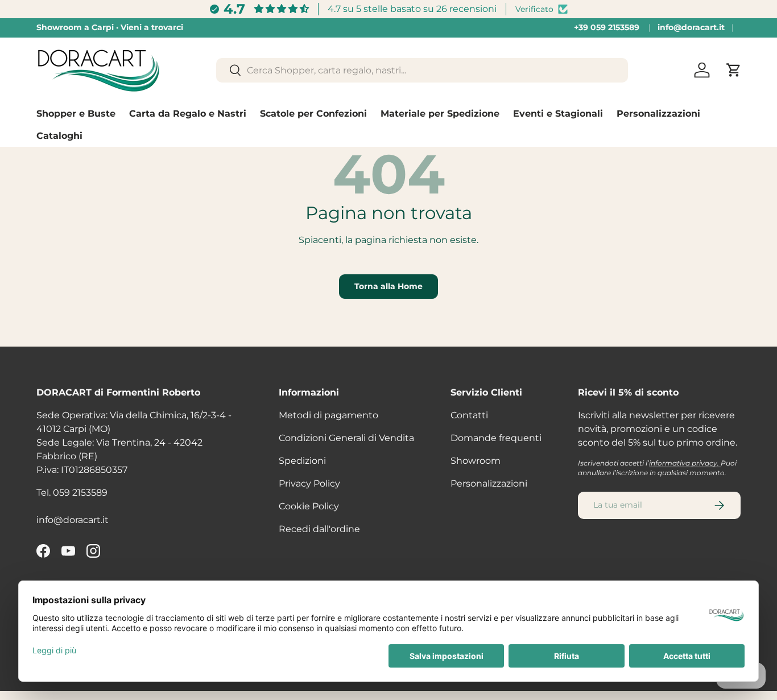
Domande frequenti (496, 438)
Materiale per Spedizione (440, 113)
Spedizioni (302, 460)
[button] (733, 70)
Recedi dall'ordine (319, 529)
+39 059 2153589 (607, 27)
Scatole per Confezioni (313, 113)
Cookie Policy (309, 506)
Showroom (476, 460)
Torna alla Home (388, 286)
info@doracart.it (691, 27)
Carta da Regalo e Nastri (187, 113)
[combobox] (422, 70)
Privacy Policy (309, 483)
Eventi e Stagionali (558, 113)
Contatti (469, 415)
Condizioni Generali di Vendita (346, 438)
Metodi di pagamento (328, 415)
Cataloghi (59, 135)
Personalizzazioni (658, 113)
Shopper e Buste (75, 113)
